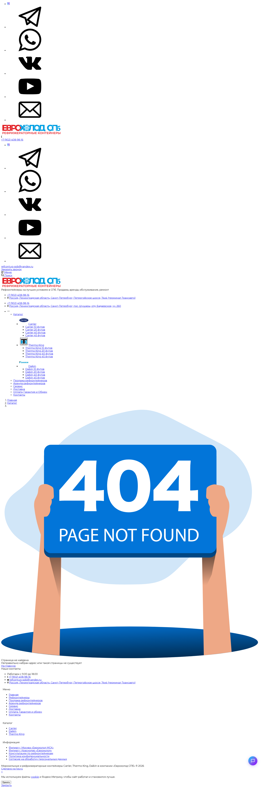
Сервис (18, 386)
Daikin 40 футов (35, 374)
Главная (14, 694)
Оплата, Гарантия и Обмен (30, 392)
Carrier (32, 324)
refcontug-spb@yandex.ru (17, 266)
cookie (35, 776)
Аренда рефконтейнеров (29, 383)
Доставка (19, 389)
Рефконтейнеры (19, 697)
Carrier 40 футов (35, 332)
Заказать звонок (11, 269)
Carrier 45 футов (35, 335)
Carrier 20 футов (35, 329)
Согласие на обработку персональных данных (38, 759)
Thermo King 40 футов (39, 353)
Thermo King (36, 345)
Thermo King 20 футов (39, 350)
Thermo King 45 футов (39, 356)
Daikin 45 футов (35, 377)
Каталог (18, 314)
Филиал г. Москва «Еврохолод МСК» (31, 747)
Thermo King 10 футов (38, 348)
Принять (6, 782)
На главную (8, 665)
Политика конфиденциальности (29, 756)
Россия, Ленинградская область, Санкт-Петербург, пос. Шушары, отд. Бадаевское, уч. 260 (65, 306)
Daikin (32, 366)
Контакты (19, 394)
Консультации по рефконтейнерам (31, 753)
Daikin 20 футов (35, 372)
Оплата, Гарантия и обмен (25, 711)
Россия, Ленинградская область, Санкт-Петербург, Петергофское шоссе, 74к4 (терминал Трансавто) (72, 297)
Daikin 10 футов (34, 369)
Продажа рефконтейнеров (30, 380)
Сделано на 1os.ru (12, 768)
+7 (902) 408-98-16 (12, 139)
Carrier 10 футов (35, 326)
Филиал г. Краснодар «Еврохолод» (30, 750)
